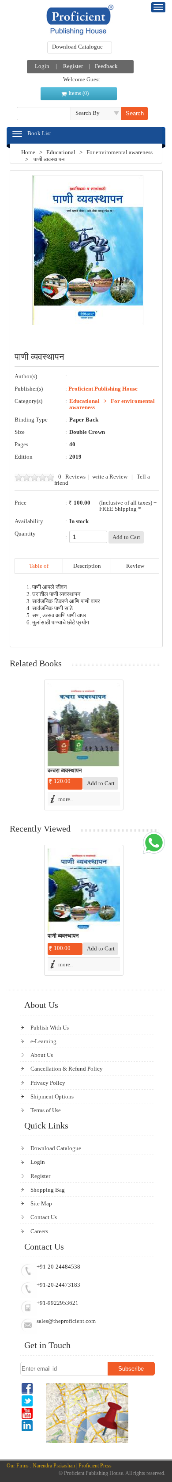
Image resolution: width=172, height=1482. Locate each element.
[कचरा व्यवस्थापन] (84, 725)
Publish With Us (49, 1027)
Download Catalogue (77, 46)
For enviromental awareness (119, 152)
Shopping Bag (47, 1189)
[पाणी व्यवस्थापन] (84, 890)
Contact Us (43, 1217)
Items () (78, 93)
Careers (39, 1231)
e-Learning (43, 1041)
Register (73, 66)
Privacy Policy (47, 1082)
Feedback (106, 66)
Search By (87, 113)
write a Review (109, 476)
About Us (41, 1055)
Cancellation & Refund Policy (66, 1068)
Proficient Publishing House (103, 388)
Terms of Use (45, 1110)
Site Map (41, 1203)
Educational (60, 152)
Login (42, 66)
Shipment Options (52, 1096)
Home (28, 152)
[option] (83, 745)
